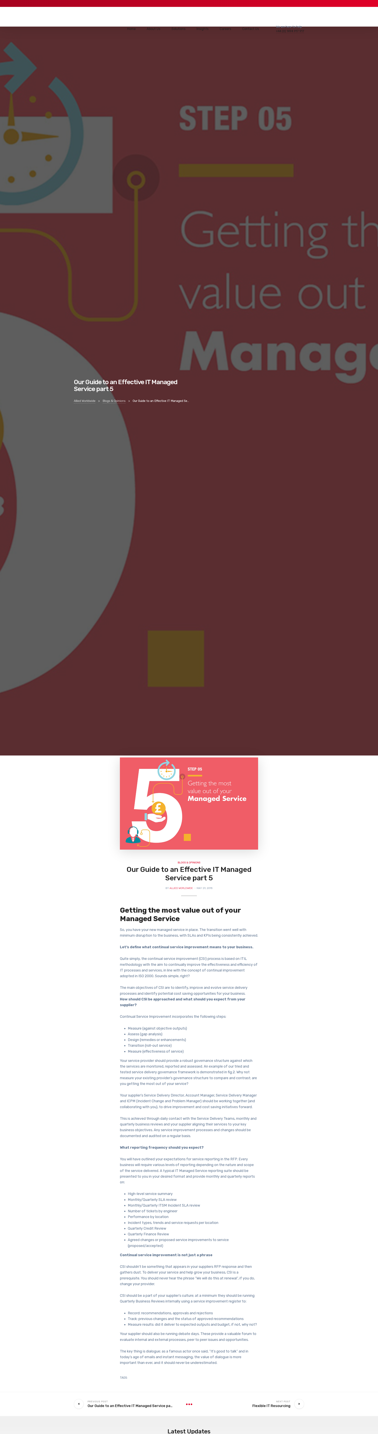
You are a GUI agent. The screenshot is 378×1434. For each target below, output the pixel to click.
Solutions (178, 29)
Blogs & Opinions (189, 862)
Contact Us (250, 29)
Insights (202, 29)
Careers (225, 29)
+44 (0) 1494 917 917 (290, 31)
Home (131, 29)
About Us (153, 29)
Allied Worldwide (181, 888)
